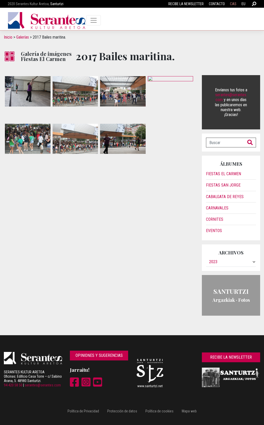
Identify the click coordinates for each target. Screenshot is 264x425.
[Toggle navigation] (93, 20)
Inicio (8, 37)
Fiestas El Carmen (223, 173)
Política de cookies (159, 411)
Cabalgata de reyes (225, 196)
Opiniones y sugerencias (99, 355)
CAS (233, 4)
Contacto (217, 4)
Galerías (22, 37)
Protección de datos (122, 411)
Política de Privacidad (83, 411)
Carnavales (217, 208)
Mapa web (189, 411)
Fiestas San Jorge (223, 185)
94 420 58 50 (13, 385)
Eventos (214, 230)
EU (243, 4)
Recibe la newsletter (186, 4)
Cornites (214, 219)
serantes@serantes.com (43, 385)
